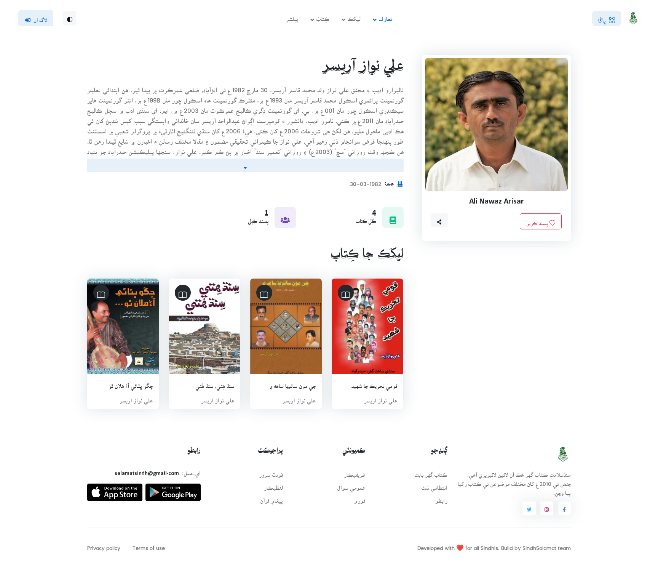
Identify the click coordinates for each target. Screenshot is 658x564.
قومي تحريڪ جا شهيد (375, 383)
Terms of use (149, 545)
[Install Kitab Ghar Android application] (173, 489)
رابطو (441, 498)
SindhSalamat (539, 545)
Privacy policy (103, 545)
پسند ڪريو (537, 221)
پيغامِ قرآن (271, 498)
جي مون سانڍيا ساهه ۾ (292, 383)
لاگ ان (40, 17)
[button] (439, 220)
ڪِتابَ (322, 16)
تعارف (385, 16)
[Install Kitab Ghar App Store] (114, 489)
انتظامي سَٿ (434, 485)
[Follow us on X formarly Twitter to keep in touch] (528, 508)
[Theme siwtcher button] (69, 18)
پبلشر (292, 16)
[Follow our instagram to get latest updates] (546, 508)
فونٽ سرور (271, 472)
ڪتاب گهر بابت (430, 472)
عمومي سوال (351, 485)
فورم (359, 498)
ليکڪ (354, 16)
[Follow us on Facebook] (564, 508)
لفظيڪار (273, 485)
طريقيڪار (354, 472)
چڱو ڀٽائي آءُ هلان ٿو (131, 383)
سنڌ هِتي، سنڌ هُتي (215, 383)
